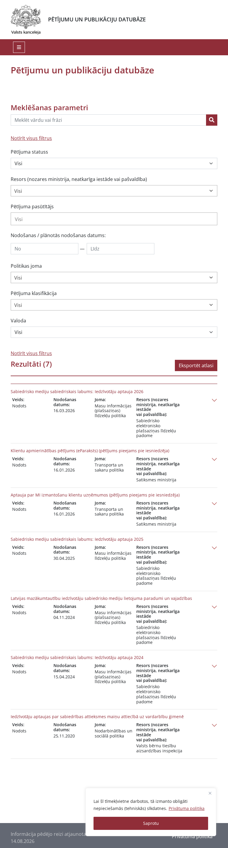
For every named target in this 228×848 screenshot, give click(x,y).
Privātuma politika (187, 808)
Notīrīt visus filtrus (31, 138)
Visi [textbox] (18, 191)
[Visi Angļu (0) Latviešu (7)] (114, 332)
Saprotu (151, 823)
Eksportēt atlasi (196, 365)
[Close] (209, 793)
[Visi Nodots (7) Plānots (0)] (114, 163)
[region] (151, 812)
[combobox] (114, 190)
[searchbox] (114, 219)
